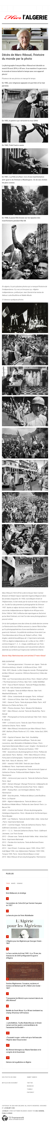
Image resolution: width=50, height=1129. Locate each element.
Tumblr (29, 1089)
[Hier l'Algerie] (25, 17)
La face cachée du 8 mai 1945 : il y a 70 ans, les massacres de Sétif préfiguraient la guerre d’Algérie (23, 955)
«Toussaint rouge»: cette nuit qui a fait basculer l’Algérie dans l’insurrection (24, 1038)
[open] (5, 8)
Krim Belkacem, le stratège (16, 893)
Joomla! (5, 1111)
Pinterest (30, 1092)
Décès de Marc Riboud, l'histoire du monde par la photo (23, 57)
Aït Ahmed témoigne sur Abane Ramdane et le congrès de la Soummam (23, 1051)
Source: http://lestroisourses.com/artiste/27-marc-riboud (23, 655)
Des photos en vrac (9, 1077)
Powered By (13, 1118)
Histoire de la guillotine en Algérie (18, 1062)
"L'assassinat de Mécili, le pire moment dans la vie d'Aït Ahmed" (24, 999)
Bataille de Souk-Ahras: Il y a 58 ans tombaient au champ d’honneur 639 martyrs (24, 1011)
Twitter (30, 1083)
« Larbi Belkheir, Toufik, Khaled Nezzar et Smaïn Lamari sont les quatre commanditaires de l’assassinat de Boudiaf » (24, 1025)
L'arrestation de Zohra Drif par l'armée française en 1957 (24, 904)
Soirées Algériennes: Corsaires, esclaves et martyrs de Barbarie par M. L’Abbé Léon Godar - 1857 (23, 985)
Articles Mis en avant (10, 1083)
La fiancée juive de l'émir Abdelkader (20, 915)
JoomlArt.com (9, 1108)
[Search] (45, 8)
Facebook (30, 1086)
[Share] (39, 8)
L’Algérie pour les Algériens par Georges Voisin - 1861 (24, 942)
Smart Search (32, 1077)
